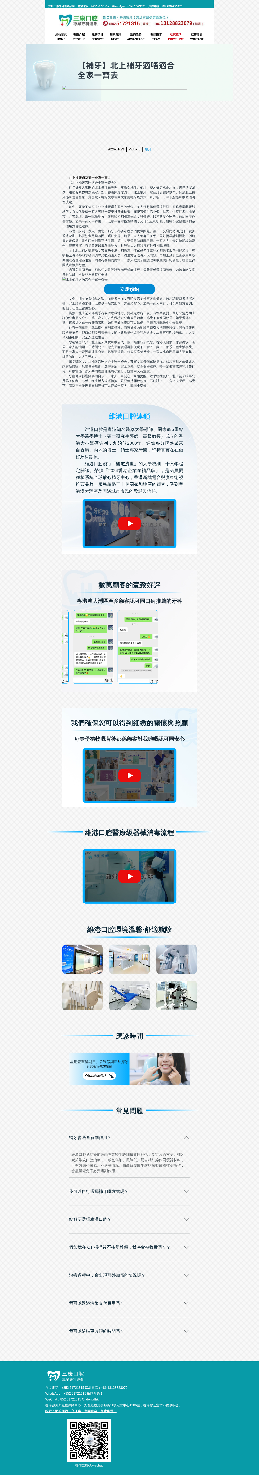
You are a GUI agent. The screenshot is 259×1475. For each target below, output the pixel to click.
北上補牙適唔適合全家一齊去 (90, 178)
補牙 (148, 149)
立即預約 (129, 289)
